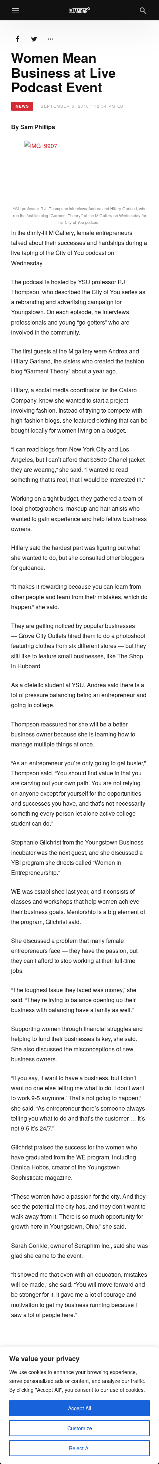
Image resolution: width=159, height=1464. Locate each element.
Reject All (80, 1448)
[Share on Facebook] (17, 38)
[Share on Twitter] (34, 38)
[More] (50, 38)
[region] (79, 1405)
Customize (79, 1428)
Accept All (79, 1408)
